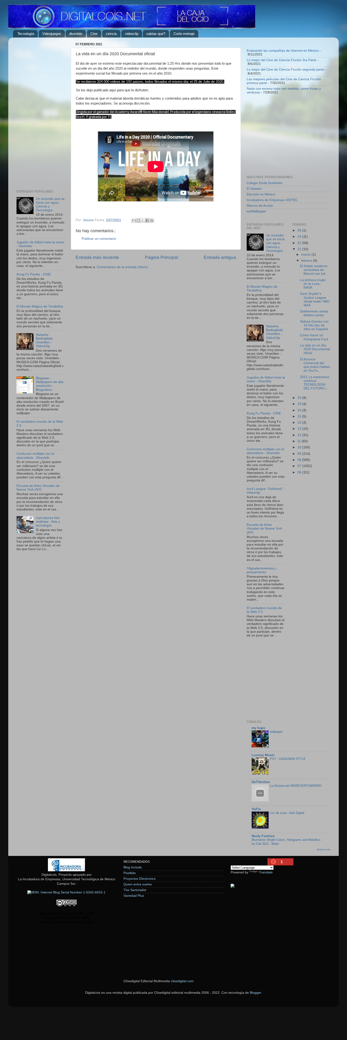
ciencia (111, 34)
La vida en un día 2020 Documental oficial (315, 349)
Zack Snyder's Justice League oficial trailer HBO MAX (315, 299)
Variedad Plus (133, 895)
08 (299, 460)
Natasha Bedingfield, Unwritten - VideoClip (44, 340)
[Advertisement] (41, 112)
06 (299, 472)
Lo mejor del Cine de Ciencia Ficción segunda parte (285, 69)
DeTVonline (261, 782)
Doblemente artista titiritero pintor (314, 313)
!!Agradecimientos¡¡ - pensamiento (262, 570)
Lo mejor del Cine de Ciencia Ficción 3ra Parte (281, 60)
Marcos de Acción (260, 205)
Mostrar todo (323, 849)
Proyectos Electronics (139, 878)
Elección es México (261, 194)
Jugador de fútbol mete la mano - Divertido (266, 379)
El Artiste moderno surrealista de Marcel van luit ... (314, 269)
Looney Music (263, 755)
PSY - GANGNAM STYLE (288, 759)
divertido (75, 34)
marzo (306, 254)
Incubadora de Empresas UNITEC (272, 200)
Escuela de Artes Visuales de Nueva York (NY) (38, 487)
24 (299, 236)
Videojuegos (51, 34)
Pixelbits (129, 873)
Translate (266, 872)
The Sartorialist (134, 890)
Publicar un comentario (99, 238)
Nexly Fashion (263, 836)
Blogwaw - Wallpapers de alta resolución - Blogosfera (49, 384)
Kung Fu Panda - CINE (34, 274)
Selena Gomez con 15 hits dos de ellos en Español (314, 325)
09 (299, 453)
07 (299, 466)
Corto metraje (184, 34)
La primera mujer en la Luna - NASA (313, 283)
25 (299, 230)
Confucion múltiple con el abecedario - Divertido (35, 455)
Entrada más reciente (97, 257)
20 (299, 398)
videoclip (131, 34)
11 (299, 441)
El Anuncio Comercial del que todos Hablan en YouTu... (315, 365)
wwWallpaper (256, 211)
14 (299, 422)
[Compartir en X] (142, 220)
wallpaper (276, 731)
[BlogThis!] (138, 220)
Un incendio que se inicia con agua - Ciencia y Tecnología (275, 243)
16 (299, 410)
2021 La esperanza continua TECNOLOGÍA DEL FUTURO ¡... (315, 382)
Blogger (255, 992)
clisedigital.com (182, 981)
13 (299, 428)
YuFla (256, 809)
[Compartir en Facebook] (147, 220)
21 (299, 249)
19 (299, 404)
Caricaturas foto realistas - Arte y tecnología (48, 521)
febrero (307, 260)
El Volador (254, 188)
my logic (258, 728)
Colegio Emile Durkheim (265, 183)
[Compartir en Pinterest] (151, 220)
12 (299, 435)
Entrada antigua (220, 257)
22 (299, 243)
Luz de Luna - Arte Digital (287, 813)
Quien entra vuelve (137, 884)
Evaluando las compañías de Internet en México (283, 50)
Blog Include (132, 867)
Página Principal (161, 257)
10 (299, 447)
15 (299, 416)
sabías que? (155, 34)
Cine (93, 34)
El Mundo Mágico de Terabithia (40, 306)
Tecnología (25, 34)
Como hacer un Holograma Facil (314, 337)
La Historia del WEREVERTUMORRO (296, 785)
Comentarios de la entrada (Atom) (122, 267)
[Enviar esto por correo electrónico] (133, 220)
